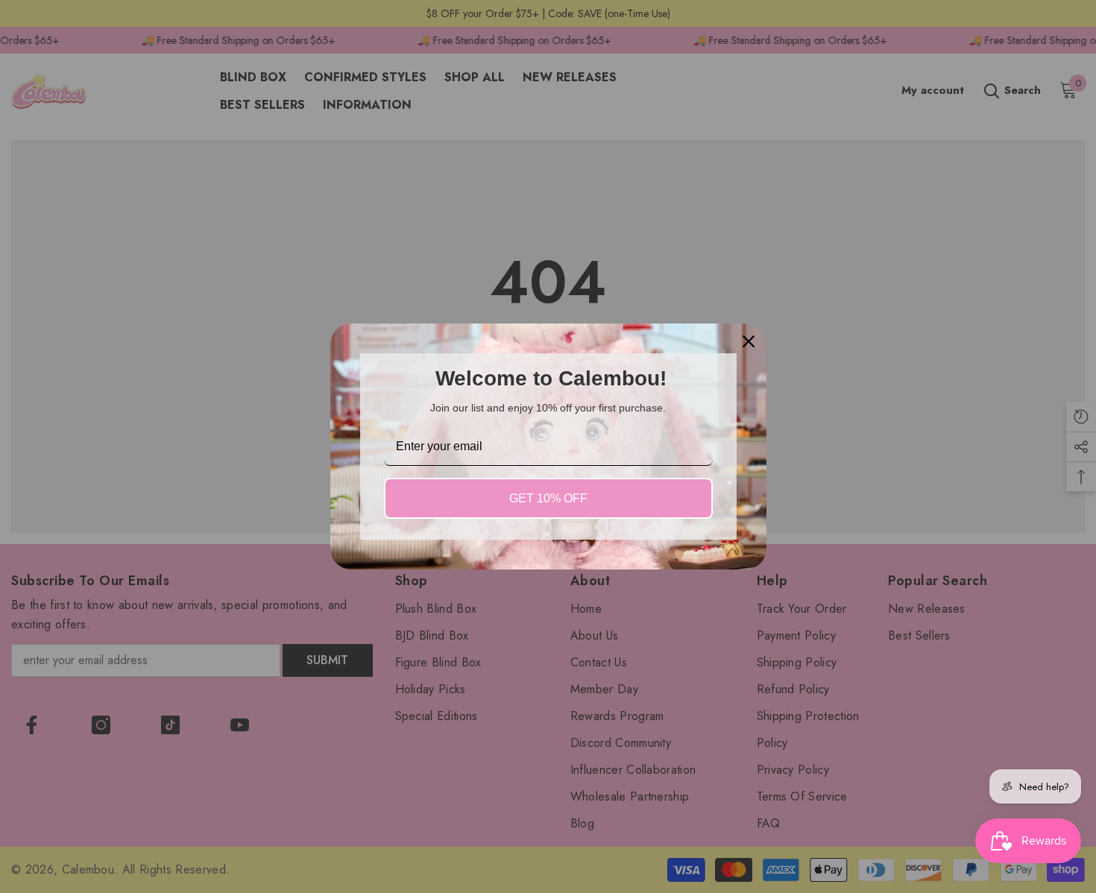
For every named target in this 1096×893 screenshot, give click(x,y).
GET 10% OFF (548, 498)
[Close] (748, 341)
